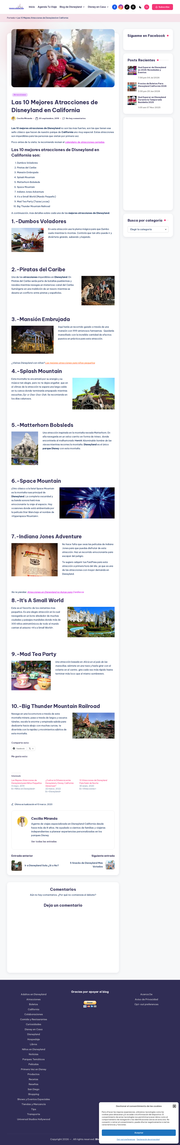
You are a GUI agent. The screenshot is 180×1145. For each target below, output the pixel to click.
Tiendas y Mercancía (34, 1104)
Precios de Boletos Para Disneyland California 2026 (152, 84)
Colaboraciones (33, 1014)
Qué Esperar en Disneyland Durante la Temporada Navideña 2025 (152, 100)
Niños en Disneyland (33, 1049)
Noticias (33, 1054)
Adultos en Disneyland (33, 994)
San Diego (33, 1089)
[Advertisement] (148, 163)
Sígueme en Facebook (146, 35)
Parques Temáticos (33, 1059)
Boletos (33, 1004)
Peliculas (34, 1064)
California (33, 1009)
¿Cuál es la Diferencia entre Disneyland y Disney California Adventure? (59, 783)
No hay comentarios (76, 118)
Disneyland (33, 1034)
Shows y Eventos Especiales (33, 1099)
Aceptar (138, 1132)
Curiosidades (33, 1024)
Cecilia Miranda (44, 818)
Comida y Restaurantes (33, 1019)
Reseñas (33, 1084)
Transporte (33, 1114)
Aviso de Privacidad (146, 999)
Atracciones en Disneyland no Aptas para (50, 592)
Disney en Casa (33, 1029)
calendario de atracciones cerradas (84, 142)
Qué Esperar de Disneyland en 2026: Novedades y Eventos (152, 70)
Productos (34, 1074)
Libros (33, 1044)
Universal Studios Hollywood (33, 1119)
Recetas (33, 1079)
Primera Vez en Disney (33, 1069)
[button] (174, 1106)
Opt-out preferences (126, 1139)
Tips (33, 1109)
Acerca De (146, 994)
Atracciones (20, 95)
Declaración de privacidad (148, 1139)
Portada (11, 18)
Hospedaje (33, 1039)
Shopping (33, 1094)
